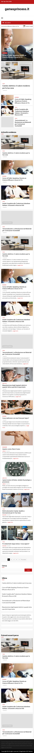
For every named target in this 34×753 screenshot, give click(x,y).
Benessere (4, 447)
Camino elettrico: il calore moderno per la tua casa (17, 70)
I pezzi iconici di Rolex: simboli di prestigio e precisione (17, 469)
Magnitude (22, 751)
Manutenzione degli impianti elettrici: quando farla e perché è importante (17, 374)
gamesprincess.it (17, 9)
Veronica (4, 514)
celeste (4, 451)
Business (5, 53)
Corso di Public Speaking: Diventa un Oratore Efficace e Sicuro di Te (17, 45)
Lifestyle (4, 383)
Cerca (4, 566)
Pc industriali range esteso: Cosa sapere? (17, 533)
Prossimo (23, 559)
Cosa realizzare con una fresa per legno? (17, 407)
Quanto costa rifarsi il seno (17, 438)
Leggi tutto (20, 265)
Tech (3, 83)
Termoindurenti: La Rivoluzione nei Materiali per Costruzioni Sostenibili (7, 122)
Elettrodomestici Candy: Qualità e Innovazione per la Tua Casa (17, 500)
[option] (17, 45)
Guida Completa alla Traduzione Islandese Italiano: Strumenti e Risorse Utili (7, 111)
